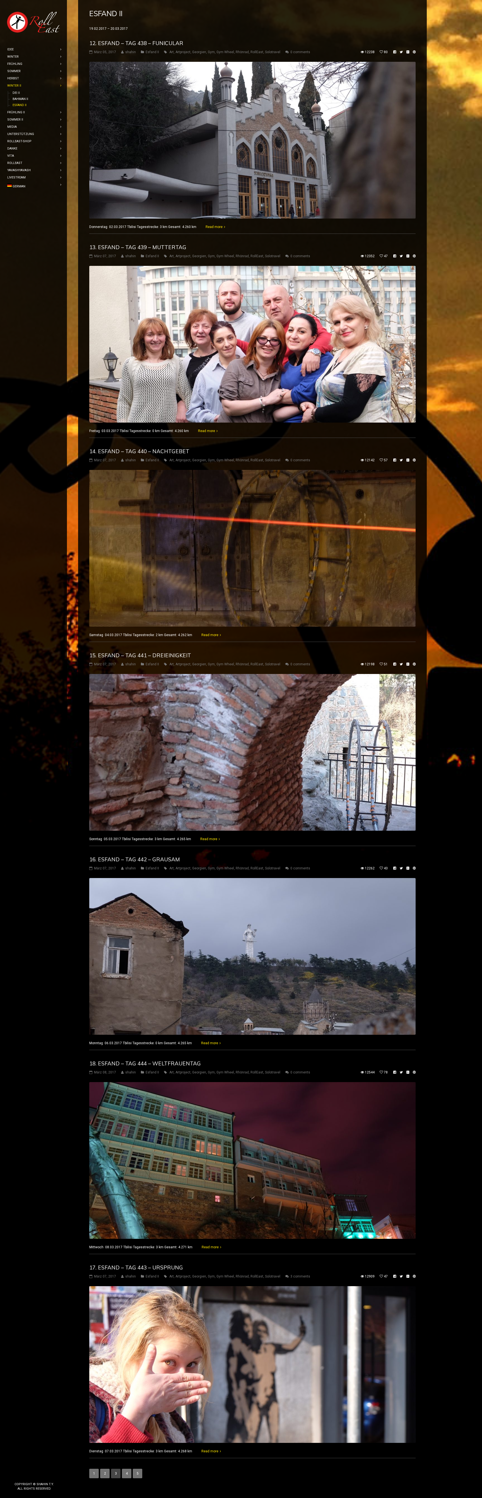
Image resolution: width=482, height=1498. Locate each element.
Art (171, 52)
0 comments (300, 52)
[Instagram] (34, 1475)
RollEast (256, 52)
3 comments (300, 1276)
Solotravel (272, 52)
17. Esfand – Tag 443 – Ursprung (136, 1267)
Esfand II (152, 52)
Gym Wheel (225, 52)
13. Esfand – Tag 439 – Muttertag (137, 247)
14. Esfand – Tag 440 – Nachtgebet (139, 451)
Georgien (199, 52)
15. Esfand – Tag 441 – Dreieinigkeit (140, 655)
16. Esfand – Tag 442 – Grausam (134, 859)
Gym (211, 52)
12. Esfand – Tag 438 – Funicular (136, 43)
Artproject (183, 52)
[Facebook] (25, 1475)
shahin (130, 52)
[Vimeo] (43, 1475)
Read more (214, 227)
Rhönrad (242, 52)
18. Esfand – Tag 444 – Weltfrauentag (145, 1063)
